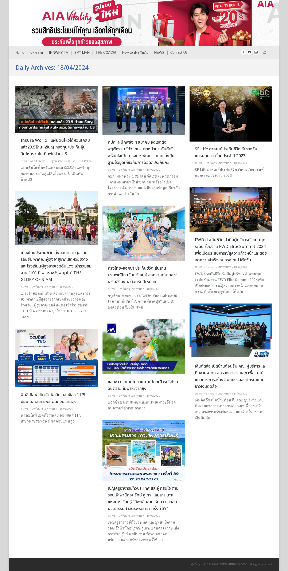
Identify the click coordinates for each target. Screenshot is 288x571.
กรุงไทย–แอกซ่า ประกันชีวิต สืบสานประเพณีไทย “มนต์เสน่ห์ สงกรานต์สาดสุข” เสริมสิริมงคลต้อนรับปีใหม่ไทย (142, 275)
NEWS (112, 170)
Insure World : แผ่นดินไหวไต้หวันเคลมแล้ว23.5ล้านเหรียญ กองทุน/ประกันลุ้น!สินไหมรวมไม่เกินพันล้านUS (55, 147)
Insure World (29, 161)
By (62, 161)
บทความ (42, 161)
